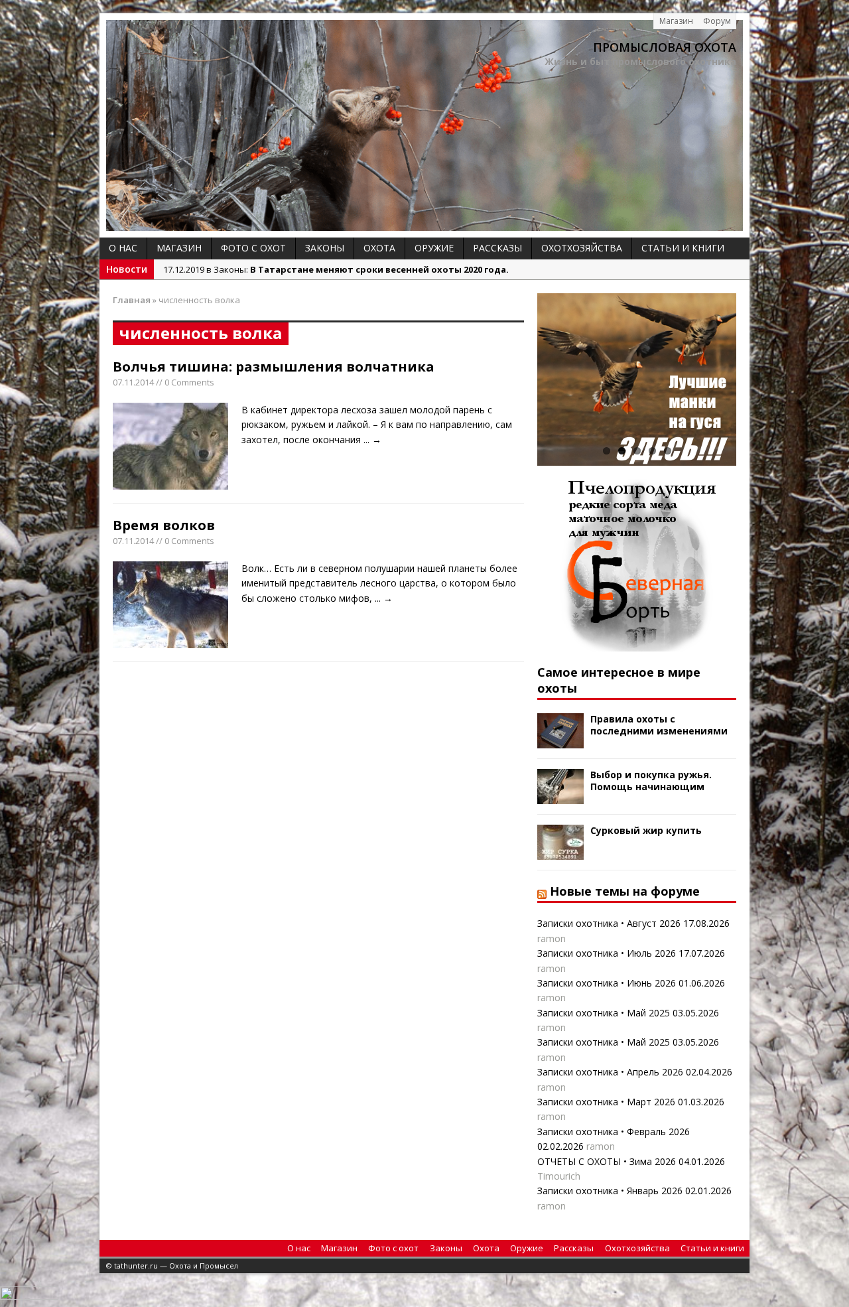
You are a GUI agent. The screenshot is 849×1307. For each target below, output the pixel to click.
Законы (324, 247)
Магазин (676, 21)
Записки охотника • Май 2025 (603, 1012)
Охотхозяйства (581, 247)
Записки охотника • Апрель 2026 (610, 1072)
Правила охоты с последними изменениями (659, 725)
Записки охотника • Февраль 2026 (613, 1131)
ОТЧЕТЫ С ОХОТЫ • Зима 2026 (606, 1161)
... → (372, 439)
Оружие (434, 247)
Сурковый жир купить (646, 830)
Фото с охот (253, 247)
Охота (379, 247)
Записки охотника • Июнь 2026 (606, 983)
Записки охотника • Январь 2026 (610, 1190)
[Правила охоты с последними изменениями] (560, 740)
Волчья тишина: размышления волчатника (273, 367)
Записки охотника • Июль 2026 (606, 953)
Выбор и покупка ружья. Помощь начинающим (651, 780)
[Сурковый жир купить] (560, 852)
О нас (123, 247)
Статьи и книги (682, 247)
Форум (717, 21)
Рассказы (497, 247)
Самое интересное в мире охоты (618, 679)
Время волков (164, 525)
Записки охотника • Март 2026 (606, 1101)
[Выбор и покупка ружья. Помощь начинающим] (560, 796)
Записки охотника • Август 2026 (609, 923)
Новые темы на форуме (625, 891)
